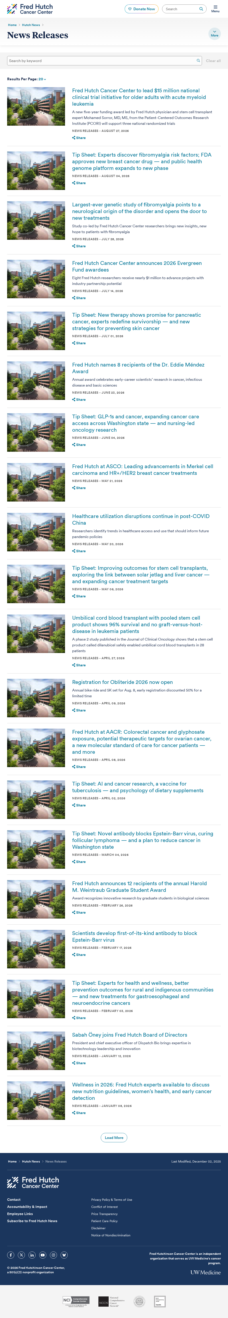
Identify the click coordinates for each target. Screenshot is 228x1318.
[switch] (214, 34)
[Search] (198, 60)
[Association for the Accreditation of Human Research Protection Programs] (139, 1301)
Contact (13, 1199)
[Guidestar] (160, 1301)
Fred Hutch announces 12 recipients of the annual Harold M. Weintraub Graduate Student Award (139, 886)
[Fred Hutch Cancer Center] (33, 1182)
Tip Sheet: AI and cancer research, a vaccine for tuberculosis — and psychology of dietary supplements (138, 787)
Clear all (213, 60)
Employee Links (20, 1214)
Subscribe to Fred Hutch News (32, 1221)
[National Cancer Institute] (76, 1301)
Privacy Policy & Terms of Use (111, 1199)
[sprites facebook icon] (10, 1255)
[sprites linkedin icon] (32, 1255)
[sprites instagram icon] (53, 1255)
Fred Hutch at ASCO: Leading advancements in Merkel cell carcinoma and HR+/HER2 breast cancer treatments (142, 469)
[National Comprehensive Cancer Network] (111, 1301)
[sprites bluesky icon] (64, 1255)
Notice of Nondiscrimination (110, 1235)
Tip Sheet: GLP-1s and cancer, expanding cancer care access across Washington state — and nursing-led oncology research (135, 423)
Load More (114, 1137)
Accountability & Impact (27, 1207)
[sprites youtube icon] (42, 1255)
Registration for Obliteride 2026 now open (122, 682)
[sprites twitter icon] (21, 1255)
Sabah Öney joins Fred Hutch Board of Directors (129, 1035)
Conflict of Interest (104, 1207)
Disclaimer (98, 1228)
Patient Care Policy (104, 1221)
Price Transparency (104, 1214)
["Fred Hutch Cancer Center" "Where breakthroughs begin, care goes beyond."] (30, 9)
